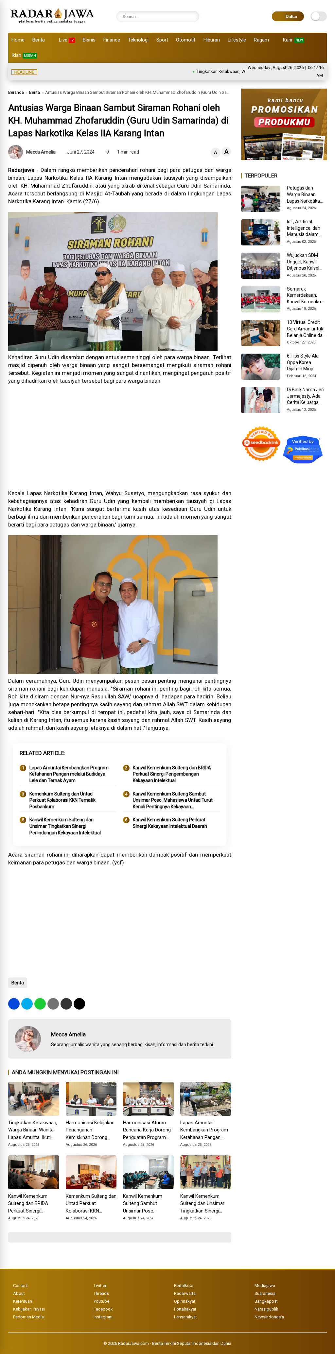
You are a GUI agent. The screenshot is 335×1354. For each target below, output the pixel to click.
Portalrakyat (185, 1309)
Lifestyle (237, 40)
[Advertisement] (119, 437)
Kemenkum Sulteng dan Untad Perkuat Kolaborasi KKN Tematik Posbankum (62, 800)
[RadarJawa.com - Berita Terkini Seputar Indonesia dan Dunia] (52, 24)
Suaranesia (265, 1293)
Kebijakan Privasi (29, 1309)
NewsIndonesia (269, 1316)
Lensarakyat (185, 1316)
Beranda (16, 92)
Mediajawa (265, 1285)
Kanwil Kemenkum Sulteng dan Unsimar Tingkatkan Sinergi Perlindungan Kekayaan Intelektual (65, 826)
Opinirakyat (184, 1301)
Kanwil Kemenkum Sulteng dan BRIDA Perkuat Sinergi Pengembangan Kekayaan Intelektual (172, 774)
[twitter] (27, 1004)
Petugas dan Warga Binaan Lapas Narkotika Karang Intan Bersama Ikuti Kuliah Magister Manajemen (303, 194)
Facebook (103, 1309)
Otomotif (186, 40)
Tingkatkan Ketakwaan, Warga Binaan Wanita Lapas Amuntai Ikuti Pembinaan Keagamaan (33, 1130)
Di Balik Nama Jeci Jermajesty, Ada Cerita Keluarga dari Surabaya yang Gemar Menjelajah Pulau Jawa (307, 396)
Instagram (103, 1316)
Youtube (101, 1301)
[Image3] (284, 158)
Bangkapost (266, 1301)
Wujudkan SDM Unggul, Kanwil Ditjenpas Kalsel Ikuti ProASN (303, 262)
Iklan (23, 55)
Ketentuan (22, 1301)
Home (18, 40)
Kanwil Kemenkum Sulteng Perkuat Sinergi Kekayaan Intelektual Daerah (170, 823)
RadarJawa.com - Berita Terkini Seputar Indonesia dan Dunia (174, 1343)
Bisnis (89, 40)
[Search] (192, 16)
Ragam (261, 40)
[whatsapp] (40, 1004)
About (19, 1293)
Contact (20, 1285)
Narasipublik (266, 1309)
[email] (66, 1004)
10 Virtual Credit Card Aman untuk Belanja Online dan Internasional (306, 329)
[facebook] (14, 1004)
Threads (101, 1293)
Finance (111, 40)
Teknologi (138, 40)
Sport (162, 40)
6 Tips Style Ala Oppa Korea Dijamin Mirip (303, 362)
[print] (53, 1004)
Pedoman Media (28, 1316)
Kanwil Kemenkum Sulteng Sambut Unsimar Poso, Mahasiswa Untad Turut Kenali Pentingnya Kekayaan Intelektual (173, 800)
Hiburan (211, 40)
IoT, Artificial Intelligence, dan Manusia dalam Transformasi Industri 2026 (303, 228)
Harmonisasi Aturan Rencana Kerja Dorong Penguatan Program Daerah (147, 1130)
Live (66, 40)
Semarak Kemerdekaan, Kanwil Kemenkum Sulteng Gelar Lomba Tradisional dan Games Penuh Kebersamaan (306, 295)
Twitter (100, 1285)
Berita (38, 40)
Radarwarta (185, 1293)
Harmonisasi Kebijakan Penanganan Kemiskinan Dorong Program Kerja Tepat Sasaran (90, 1130)
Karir (293, 40)
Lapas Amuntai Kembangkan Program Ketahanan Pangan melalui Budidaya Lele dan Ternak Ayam (69, 774)
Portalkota (183, 1285)
